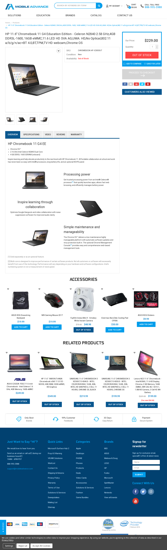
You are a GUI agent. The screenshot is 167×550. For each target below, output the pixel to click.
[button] (3, 527)
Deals (78, 473)
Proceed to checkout (142, 72)
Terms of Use (54, 487)
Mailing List (52, 502)
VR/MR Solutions (55, 458)
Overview (13, 134)
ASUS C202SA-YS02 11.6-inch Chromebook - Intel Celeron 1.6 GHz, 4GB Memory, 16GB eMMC (20, 386)
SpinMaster (109, 483)
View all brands (110, 497)
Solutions (14, 15)
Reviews (60, 134)
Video (48, 134)
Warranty (76, 134)
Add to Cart (21, 327)
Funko (106, 473)
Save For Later (153, 64)
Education (43, 15)
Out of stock (83, 330)
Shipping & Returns (56, 473)
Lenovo (107, 487)
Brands (70, 15)
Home (7, 23)
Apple (78, 448)
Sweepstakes (53, 497)
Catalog (96, 15)
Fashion (79, 492)
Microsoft (108, 478)
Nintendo (108, 492)
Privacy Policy (54, 478)
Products (16, 23)
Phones (79, 463)
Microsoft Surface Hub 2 (58, 448)
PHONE (79, 458)
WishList (51, 463)
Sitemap (51, 507)
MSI (106, 448)
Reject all (23, 545)
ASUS (106, 453)
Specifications (31, 134)
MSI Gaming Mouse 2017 (52, 315)
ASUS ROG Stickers (146, 315)
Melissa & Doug (111, 458)
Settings (9, 545)
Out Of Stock (142, 55)
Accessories (81, 483)
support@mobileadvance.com (20, 469)
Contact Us (124, 15)
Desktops (80, 453)
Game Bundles (82, 497)
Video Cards (81, 478)
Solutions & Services (57, 492)
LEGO (106, 463)
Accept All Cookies (41, 545)
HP (105, 468)
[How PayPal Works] (25, 526)
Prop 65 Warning (55, 453)
